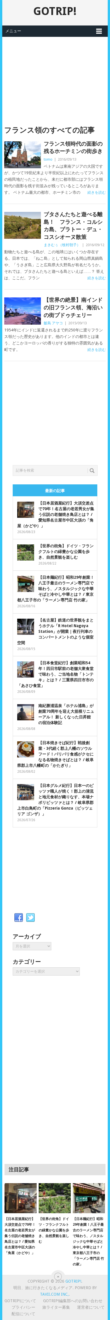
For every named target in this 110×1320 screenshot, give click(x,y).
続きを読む (96, 192)
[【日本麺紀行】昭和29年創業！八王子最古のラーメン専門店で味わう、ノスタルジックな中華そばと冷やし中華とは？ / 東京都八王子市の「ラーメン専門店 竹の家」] (89, 1198)
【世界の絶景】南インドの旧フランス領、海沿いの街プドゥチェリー (73, 307)
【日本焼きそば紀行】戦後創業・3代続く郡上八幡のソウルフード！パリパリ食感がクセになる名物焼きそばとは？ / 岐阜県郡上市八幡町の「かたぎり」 (55, 754)
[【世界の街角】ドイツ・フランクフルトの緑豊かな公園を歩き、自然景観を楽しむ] (55, 1198)
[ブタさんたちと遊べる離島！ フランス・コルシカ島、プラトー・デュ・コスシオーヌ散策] (22, 225)
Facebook (18, 917)
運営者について (91, 1307)
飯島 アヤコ (53, 323)
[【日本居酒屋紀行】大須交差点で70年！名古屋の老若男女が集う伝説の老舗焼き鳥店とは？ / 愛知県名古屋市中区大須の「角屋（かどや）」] (21, 1198)
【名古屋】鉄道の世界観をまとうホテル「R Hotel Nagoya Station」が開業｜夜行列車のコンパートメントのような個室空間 (55, 631)
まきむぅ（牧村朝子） (62, 245)
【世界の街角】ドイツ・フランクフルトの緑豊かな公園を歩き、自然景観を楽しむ (66, 551)
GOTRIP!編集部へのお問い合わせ (72, 1300)
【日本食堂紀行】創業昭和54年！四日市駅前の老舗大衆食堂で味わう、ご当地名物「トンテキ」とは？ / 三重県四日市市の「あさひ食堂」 (55, 674)
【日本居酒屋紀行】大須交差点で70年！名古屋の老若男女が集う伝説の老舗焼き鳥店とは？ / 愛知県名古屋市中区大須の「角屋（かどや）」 (55, 514)
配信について (23, 1314)
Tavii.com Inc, (54, 1294)
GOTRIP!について (20, 1300)
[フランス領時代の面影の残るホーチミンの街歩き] (22, 154)
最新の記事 (55, 490)
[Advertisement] (55, 76)
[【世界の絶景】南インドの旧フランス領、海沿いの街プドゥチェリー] (22, 310)
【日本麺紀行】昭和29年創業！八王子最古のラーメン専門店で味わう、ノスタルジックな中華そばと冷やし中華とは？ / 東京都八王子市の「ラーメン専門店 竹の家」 (55, 588)
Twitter (30, 917)
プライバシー (23, 1307)
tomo (48, 159)
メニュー (13, 31)
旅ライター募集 (56, 1307)
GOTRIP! (54, 11)
